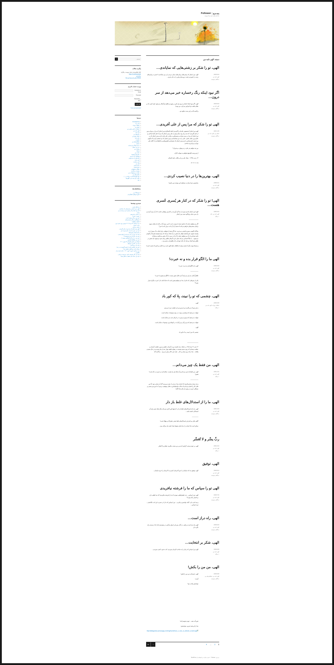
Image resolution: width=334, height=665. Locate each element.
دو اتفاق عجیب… (135, 207)
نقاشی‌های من (136, 174)
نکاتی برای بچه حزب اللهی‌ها (133, 178)
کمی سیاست (136, 162)
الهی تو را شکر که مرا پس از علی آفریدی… (187, 124)
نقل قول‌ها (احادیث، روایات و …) (132, 176)
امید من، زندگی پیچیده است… (132, 218)
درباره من (138, 76)
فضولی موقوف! (136, 221)
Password (138, 95)
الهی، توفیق (210, 463)
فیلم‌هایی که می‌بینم (135, 156)
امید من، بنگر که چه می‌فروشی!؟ (132, 236)
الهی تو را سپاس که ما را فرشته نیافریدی (189, 488)
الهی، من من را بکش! (203, 567)
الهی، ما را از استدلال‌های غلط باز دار (192, 402)
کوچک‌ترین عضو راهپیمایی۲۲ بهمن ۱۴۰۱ (130, 241)
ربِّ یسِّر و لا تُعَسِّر (206, 439)
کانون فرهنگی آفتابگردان (134, 194)
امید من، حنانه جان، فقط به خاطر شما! (130, 256)
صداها (138, 151)
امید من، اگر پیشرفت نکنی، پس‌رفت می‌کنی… (128, 254)
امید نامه (137, 132)
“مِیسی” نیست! (136, 216)
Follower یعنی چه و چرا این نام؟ (133, 77)
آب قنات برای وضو (135, 214)
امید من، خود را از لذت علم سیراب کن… (130, 230)
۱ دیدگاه (217, 216)
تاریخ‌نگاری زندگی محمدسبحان (132, 219)
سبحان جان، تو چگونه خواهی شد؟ (131, 249)
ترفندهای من (136, 134)
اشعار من (217, 133)
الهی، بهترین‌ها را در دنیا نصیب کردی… (191, 176)
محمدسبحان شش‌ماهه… (134, 232)
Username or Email (137, 91)
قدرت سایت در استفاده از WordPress (200, 657)
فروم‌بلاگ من (136, 192)
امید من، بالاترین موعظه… (133, 243)
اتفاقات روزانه (215, 305)
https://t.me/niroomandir (135, 74)
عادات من (137, 152)
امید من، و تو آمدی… (134, 245)
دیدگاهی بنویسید (215, 79)
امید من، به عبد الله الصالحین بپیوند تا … (130, 238)
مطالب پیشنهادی (135, 169)
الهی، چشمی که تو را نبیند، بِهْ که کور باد (190, 296)
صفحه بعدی (148, 644)
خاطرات (138, 140)
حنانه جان (137, 138)
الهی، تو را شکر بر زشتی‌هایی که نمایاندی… (187, 67)
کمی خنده (137, 160)
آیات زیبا (138, 123)
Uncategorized (136, 121)
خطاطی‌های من (208, 576)
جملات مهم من (136, 136)
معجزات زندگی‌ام (135, 171)
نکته (211, 214)
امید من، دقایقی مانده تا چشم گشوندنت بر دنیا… (128, 247)
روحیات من (137, 149)
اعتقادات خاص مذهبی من (133, 129)
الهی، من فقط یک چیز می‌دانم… (195, 365)
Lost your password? (135, 108)
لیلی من (138, 163)
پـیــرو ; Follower (210, 13)
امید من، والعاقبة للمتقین (134, 240)
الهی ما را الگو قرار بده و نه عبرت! (194, 259)
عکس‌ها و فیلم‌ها (136, 154)
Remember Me (137, 99)
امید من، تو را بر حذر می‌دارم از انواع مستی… (128, 234)
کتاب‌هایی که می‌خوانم (134, 158)
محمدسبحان (137, 165)
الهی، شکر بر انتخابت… (202, 542)
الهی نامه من (216, 77)
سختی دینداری (136, 227)
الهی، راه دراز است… (203, 518)
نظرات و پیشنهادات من (134, 172)
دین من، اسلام (136, 147)
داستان (138, 143)
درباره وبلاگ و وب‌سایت (134, 145)
